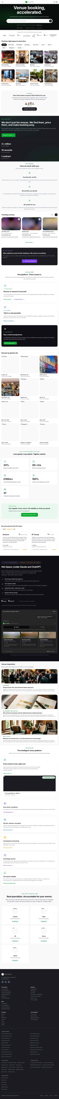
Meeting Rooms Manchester (35, 1064)
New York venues (4, 1077)
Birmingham (19, 44)
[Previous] (52, 214)
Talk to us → (39, 25)
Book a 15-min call (30, 109)
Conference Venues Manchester (36, 1062)
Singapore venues (4, 1086)
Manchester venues (12, 1062)
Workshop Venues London (35, 1054)
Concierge (33, 992)
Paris (43, 44)
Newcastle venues (11, 1069)
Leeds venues (18, 1064)
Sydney (20, 47)
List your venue (34, 998)
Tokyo (4, 47)
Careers (3, 1019)
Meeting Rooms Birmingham (47, 1067)
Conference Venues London (6, 1033)
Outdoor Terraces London (6, 1056)
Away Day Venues (4, 1042)
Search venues (7, 299)
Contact (3, 1023)
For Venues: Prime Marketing (36, 994)
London (4, 44)
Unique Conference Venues (6, 1036)
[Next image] (19, 223)
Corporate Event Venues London (36, 1047)
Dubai (50, 44)
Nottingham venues (20, 1069)
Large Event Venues (34, 1052)
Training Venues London (6, 1045)
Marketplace (33, 990)
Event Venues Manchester (48, 1062)
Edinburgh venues (4, 1064)
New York (36, 44)
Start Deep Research (30, 261)
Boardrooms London (34, 1045)
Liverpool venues (12, 1067)
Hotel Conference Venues (35, 1033)
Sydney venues (4, 1089)
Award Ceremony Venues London (36, 1049)
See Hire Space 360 (9, 343)
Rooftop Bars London (34, 1040)
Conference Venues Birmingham (48, 1064)
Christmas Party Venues (34, 1036)
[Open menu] (2, 2)
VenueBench (4, 1017)
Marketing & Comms (5, 1008)
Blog (2, 1015)
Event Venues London (5, 1047)
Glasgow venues (4, 1067)
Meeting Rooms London (34, 1042)
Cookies (56, 1095)
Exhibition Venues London (6, 1052)
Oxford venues (4, 1071)
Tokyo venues (4, 1084)
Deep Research (34, 989)
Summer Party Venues (5, 1038)
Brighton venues (19, 1067)
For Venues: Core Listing (36, 996)
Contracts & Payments (6, 992)
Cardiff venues (4, 1069)
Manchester (11, 44)
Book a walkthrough (5, 998)
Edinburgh (27, 44)
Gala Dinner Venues (5, 1049)
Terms (51, 1095)
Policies (3, 1024)
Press (2, 1021)
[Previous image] (3, 223)
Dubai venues (4, 1082)
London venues (4, 1062)
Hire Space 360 (4, 989)
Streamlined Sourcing (5, 990)
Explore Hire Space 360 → (29, 514)
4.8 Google (20, 27)
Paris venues (3, 1080)
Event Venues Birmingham (35, 1067)
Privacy (46, 1095)
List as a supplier (34, 999)
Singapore (12, 47)
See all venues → (29, 242)
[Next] (56, 214)
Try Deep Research (18, 299)
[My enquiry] (57, 2)
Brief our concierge (8, 320)
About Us (3, 1014)
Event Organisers (4, 1005)
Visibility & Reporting (5, 994)
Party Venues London (34, 1038)
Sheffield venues (11, 1071)
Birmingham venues (21, 1062)
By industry (3, 996)
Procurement (4, 1003)
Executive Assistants (5, 1006)
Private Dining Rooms (5, 1040)
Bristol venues (12, 1064)
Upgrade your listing (35, 1017)
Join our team (33, 1014)
